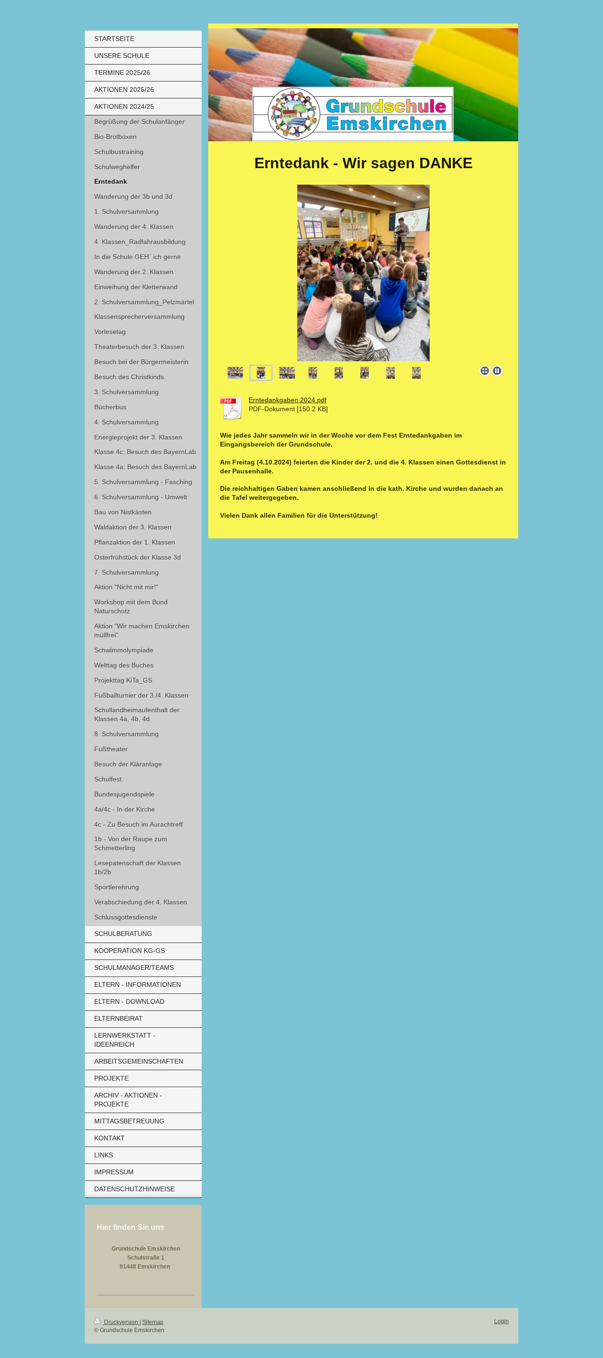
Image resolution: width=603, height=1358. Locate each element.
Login (501, 1321)
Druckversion (121, 1322)
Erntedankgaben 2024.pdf (287, 400)
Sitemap (152, 1322)
